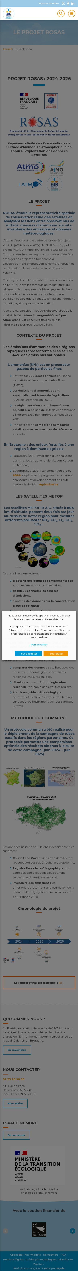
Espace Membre (49, 3)
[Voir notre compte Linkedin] (72, 3)
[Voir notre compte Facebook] (68, 3)
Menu (71, 13)
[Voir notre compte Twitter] (63, 3)
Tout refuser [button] (55, 653)
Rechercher (61, 13)
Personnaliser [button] (39, 644)
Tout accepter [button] (28, 653)
